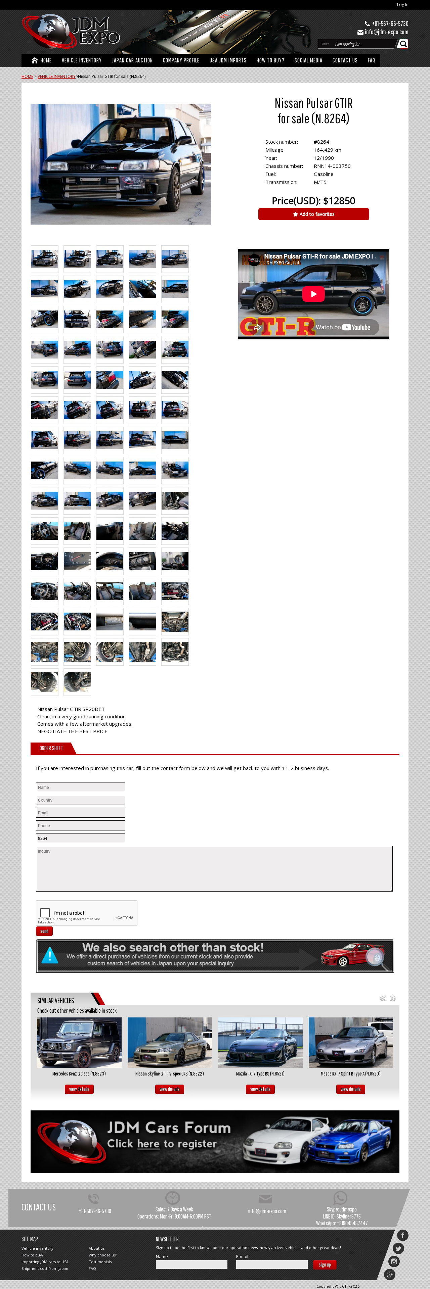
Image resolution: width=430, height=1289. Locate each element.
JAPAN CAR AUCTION (132, 60)
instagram (394, 1261)
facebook (402, 1235)
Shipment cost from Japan (45, 1268)
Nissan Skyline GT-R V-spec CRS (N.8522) (169, 1073)
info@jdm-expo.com (386, 32)
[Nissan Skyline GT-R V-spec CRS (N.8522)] (170, 1042)
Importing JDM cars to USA (45, 1261)
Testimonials (100, 1261)
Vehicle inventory (37, 1248)
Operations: (148, 1216)
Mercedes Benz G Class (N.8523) (79, 1073)
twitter (398, 1248)
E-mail (242, 1256)
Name (162, 1256)
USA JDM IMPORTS (228, 60)
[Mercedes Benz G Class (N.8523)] (79, 1042)
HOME (46, 60)
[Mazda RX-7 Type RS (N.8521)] (260, 1042)
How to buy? (271, 60)
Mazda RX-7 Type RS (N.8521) (260, 1073)
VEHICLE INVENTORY (82, 60)
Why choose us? (103, 1254)
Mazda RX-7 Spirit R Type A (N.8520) (351, 1073)
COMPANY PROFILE (181, 60)
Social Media (308, 60)
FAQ (371, 60)
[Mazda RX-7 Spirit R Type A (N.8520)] (351, 1042)
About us (96, 1248)
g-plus (389, 1274)
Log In (402, 4)
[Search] (404, 44)
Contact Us (345, 60)
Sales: (161, 1209)
